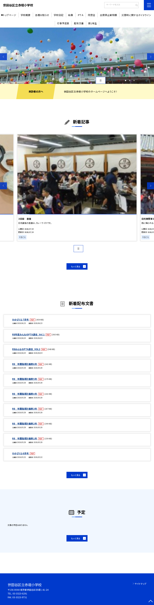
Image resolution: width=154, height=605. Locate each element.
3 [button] (134, 80)
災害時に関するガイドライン (136, 15)
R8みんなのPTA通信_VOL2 (26, 349)
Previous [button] (3, 56)
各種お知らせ (42, 15)
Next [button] (150, 56)
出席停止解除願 (108, 15)
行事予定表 (63, 23)
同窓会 (91, 15)
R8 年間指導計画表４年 (25, 393)
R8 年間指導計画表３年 (25, 408)
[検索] (135, 5)
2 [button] (129, 80)
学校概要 (25, 15)
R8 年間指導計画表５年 (25, 378)
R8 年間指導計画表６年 (25, 364)
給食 (70, 15)
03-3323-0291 (20, 593)
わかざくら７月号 (20, 319)
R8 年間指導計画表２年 (25, 423)
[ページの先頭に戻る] (150, 601)
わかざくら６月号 (20, 453)
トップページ (9, 15)
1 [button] (125, 80)
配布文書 (79, 23)
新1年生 (92, 23)
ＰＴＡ (80, 15)
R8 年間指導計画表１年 (25, 438)
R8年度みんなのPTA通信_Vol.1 (28, 334)
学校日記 (58, 15)
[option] (77, 56)
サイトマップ (140, 583)
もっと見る (75, 266)
